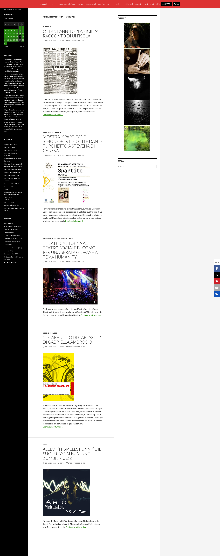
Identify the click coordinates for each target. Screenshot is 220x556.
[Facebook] (217, 268)
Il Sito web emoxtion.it (11, 150)
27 (14, 40)
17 (5, 37)
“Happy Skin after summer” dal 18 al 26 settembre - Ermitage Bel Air (14, 112)
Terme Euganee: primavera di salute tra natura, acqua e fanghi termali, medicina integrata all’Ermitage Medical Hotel (14, 87)
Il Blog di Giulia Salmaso (12, 172)
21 (17, 37)
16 (23, 34)
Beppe (62, 41)
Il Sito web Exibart (9, 147)
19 (11, 37)
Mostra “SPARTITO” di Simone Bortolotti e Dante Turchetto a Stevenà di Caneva (73, 143)
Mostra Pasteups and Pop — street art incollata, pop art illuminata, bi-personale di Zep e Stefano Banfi (14, 126)
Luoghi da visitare (10, 236)
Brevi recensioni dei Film (12, 226)
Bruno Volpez (8, 122)
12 (11, 34)
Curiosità (47, 27)
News (45, 445)
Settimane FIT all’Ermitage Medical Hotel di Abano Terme (14, 69)
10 (5, 34)
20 (14, 37)
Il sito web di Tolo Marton (12, 184)
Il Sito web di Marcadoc (11, 175)
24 (5, 40)
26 (11, 40)
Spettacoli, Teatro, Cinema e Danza (58, 239)
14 (17, 34)
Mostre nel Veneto (10, 242)
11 (8, 34)
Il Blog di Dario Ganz (10, 144)
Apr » (22, 46)
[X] (217, 275)
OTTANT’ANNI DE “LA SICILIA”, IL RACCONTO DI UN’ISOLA (73, 33)
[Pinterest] (217, 281)
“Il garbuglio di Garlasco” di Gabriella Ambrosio (72, 339)
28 (17, 40)
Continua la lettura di (53, 114)
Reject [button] (176, 4)
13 (14, 34)
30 (23, 40)
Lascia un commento (76, 41)
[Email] (217, 287)
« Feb (6, 46)
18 (8, 37)
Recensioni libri (50, 333)
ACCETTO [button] (166, 4)
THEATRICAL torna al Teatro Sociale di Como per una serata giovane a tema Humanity (70, 250)
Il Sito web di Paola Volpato (12, 169)
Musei (6, 245)
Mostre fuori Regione (52, 132)
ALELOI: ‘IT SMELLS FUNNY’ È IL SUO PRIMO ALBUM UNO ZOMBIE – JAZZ (72, 453)
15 (20, 34)
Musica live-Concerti (11, 248)
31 (5, 43)
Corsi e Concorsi (9, 229)
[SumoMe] (217, 294)
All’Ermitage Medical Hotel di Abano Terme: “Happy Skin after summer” (13, 117)
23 (23, 37)
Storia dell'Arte (9, 262)
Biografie (7, 223)
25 (8, 40)
